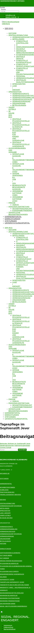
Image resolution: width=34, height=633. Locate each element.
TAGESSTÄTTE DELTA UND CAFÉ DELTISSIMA (14, 585)
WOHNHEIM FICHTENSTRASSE (10, 598)
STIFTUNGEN (4, 478)
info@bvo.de (4, 473)
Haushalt (20, 49)
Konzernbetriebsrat (22, 210)
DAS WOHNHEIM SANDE (7, 603)
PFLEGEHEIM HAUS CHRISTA (9, 571)
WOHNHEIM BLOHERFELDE (8, 595)
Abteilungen (18, 39)
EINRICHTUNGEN (5, 548)
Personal (20, 76)
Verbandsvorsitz (20, 94)
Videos (15, 205)
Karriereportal (13, 216)
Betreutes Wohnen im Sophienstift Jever (15, 444)
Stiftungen (11, 221)
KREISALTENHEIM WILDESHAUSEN (11, 561)
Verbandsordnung (21, 101)
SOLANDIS (3, 577)
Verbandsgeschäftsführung (11, 506)
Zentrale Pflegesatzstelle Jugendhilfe (21, 144)
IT (17, 45)
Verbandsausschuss (22, 99)
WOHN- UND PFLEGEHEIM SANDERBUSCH (13, 606)
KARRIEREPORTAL (6, 483)
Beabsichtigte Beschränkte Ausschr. (19, 187)
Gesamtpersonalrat (22, 209)
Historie (12, 33)
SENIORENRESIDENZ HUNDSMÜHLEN (12, 574)
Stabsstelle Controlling (22, 42)
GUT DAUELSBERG (6, 555)
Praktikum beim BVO (7, 492)
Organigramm (19, 103)
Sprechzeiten (18, 84)
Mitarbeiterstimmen (7, 487)
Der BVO (9, 28)
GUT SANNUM (4, 558)
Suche (2, 7)
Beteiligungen (19, 105)
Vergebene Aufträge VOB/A (17, 193)
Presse (11, 203)
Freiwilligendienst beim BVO (10, 494)
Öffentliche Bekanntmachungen (18, 213)
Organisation (14, 92)
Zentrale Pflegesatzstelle (21, 120)
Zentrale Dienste (20, 57)
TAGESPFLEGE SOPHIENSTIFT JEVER (12, 582)
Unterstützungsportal (17, 223)
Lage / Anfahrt (5, 513)
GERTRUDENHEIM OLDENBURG (10, 553)
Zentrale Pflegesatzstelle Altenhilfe (21, 125)
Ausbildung (4, 490)
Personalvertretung (18, 207)
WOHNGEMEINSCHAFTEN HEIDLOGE (12, 593)
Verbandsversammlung (8, 529)
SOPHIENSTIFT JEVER (7, 579)
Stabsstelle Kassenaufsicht (23, 61)
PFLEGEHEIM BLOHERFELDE (9, 563)
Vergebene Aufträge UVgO (17, 199)
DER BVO (3, 499)
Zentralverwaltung (18, 35)
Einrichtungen (12, 219)
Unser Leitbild (12, 108)
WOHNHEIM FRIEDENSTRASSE (10, 601)
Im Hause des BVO (11, 114)
